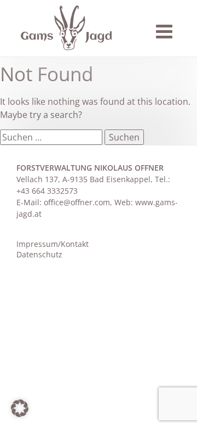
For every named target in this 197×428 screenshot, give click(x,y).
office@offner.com (77, 202)
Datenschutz (39, 254)
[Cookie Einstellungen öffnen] (19, 414)
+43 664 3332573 (47, 190)
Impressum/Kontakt (52, 244)
